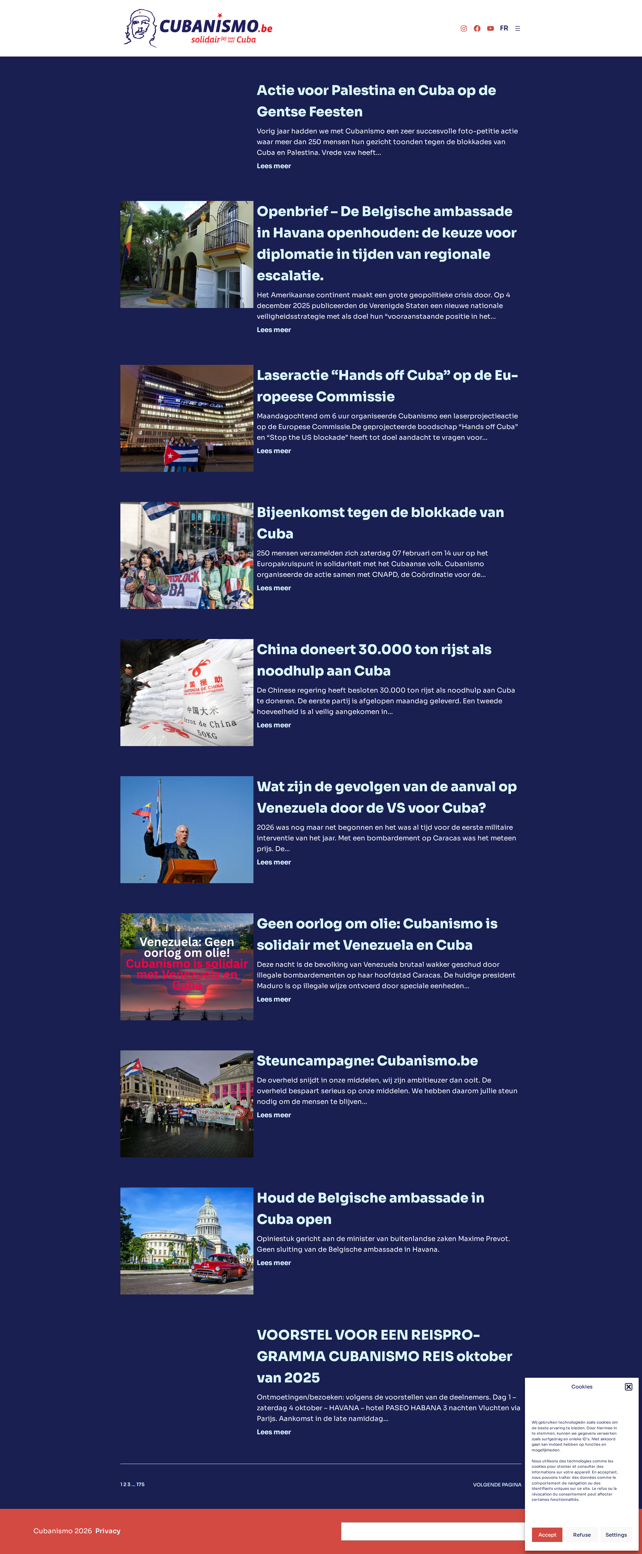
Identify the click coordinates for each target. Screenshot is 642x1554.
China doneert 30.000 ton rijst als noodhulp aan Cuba (374, 660)
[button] (628, 1386)
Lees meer (274, 166)
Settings (616, 1535)
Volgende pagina (497, 1485)
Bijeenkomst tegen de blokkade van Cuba (380, 523)
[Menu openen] (518, 28)
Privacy (107, 1531)
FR (504, 28)
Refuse (582, 1535)
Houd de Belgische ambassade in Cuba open (371, 1208)
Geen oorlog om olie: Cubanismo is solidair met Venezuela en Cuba (377, 934)
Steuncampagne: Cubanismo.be (367, 1060)
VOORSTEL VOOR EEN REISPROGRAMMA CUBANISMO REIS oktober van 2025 (384, 1356)
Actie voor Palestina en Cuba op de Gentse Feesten (376, 101)
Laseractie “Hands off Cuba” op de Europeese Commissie (387, 386)
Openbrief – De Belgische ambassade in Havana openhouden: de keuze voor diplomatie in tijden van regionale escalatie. (387, 243)
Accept (547, 1535)
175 (140, 1484)
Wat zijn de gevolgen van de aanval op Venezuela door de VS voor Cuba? (387, 797)
